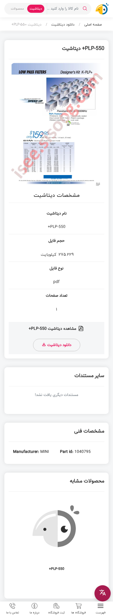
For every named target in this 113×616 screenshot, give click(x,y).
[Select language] (102, 593)
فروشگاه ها (78, 612)
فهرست (100, 612)
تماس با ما (12, 612)
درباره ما (34, 612)
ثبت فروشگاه (56, 612)
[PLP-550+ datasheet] (56, 537)
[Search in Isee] (85, 8)
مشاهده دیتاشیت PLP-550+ (53, 329)
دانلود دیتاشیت (62, 24)
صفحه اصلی (92, 24)
